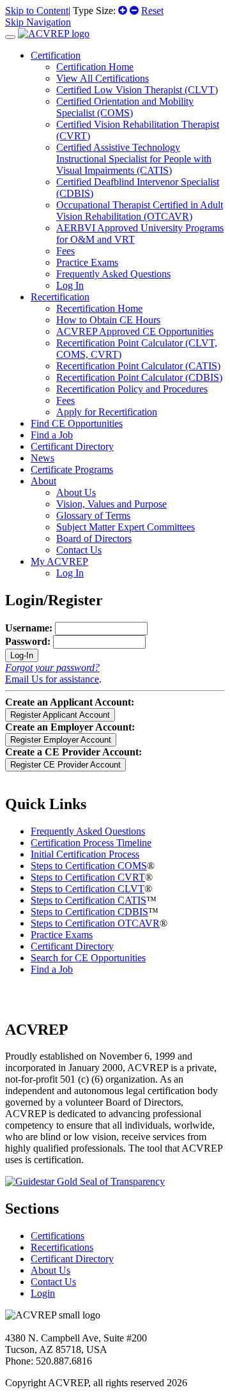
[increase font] (122, 10)
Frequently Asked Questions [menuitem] (113, 273)
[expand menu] (10, 37)
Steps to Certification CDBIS (89, 911)
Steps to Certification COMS (89, 865)
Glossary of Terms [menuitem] (93, 515)
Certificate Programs (72, 469)
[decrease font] (134, 10)
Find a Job (52, 434)
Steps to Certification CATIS (88, 900)
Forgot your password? (52, 667)
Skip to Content (36, 10)
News (42, 457)
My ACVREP (59, 561)
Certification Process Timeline (91, 842)
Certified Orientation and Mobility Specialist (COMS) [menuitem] (125, 107)
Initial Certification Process (85, 854)
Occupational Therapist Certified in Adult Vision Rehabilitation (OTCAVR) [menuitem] (139, 210)
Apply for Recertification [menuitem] (106, 411)
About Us (50, 1270)
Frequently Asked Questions (88, 831)
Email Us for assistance (52, 679)
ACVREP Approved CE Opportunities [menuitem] (134, 331)
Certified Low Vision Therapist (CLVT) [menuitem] (137, 89)
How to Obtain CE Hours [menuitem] (108, 319)
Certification (55, 55)
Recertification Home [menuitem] (99, 308)
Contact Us (53, 1281)
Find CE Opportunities (77, 423)
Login (43, 1293)
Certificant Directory (72, 446)
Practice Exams (62, 934)
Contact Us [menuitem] (79, 550)
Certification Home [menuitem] (95, 66)
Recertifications (62, 1247)
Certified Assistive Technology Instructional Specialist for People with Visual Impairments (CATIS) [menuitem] (133, 159)
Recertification (60, 296)
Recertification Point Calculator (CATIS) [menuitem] (138, 365)
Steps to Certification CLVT (87, 888)
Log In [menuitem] (70, 285)
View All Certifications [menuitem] (102, 78)
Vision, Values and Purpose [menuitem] (111, 504)
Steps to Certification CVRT (88, 877)
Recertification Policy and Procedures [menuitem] (132, 388)
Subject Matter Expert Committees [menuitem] (125, 527)
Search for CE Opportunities (88, 957)
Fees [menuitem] (65, 250)
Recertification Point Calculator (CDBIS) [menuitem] (139, 377)
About (43, 480)
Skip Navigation (38, 22)
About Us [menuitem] (76, 492)
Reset (152, 10)
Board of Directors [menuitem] (94, 538)
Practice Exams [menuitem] (87, 262)
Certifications (57, 1235)
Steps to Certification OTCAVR (95, 923)
